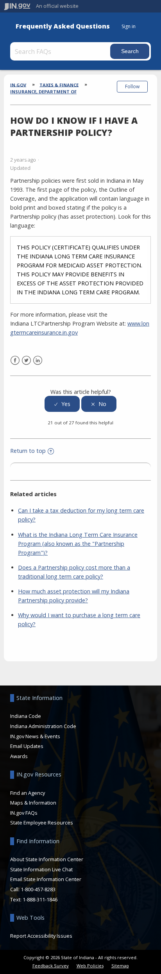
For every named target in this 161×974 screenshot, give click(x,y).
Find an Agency (27, 793)
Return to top (28, 450)
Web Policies (90, 966)
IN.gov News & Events (35, 736)
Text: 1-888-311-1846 (33, 899)
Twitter (26, 360)
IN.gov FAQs (24, 813)
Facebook (15, 360)
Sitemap (120, 966)
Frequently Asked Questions (63, 26)
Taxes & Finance (59, 84)
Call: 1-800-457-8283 (32, 889)
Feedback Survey (50, 966)
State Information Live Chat (41, 869)
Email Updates (26, 746)
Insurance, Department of (43, 91)
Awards (19, 756)
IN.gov (18, 84)
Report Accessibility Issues (41, 936)
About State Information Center (46, 859)
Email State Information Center (45, 879)
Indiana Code (25, 716)
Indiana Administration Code (43, 726)
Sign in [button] (129, 26)
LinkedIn (38, 360)
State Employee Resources (41, 822)
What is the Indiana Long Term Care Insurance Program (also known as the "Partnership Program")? (78, 543)
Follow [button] (132, 86)
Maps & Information (33, 802)
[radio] (62, 404)
